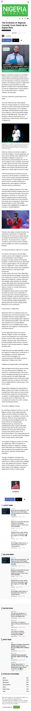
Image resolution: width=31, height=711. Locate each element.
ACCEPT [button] (16, 707)
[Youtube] (27, 18)
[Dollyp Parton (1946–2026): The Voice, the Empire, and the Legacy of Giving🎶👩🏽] (6, 533)
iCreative (8, 36)
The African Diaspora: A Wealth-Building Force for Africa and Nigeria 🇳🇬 (19, 614)
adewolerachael (14, 516)
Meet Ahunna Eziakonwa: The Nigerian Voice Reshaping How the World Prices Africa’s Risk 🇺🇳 (20, 513)
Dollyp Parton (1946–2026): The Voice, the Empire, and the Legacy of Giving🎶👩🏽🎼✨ (19, 535)
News (12, 642)
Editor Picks (13, 611)
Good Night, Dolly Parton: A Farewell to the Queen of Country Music (19, 544)
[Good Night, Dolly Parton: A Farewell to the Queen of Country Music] (6, 544)
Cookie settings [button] (7, 707)
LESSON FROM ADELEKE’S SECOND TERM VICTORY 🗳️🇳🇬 (19, 656)
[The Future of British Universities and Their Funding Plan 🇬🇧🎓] (6, 632)
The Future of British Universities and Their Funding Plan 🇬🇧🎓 (17, 633)
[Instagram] (22, 18)
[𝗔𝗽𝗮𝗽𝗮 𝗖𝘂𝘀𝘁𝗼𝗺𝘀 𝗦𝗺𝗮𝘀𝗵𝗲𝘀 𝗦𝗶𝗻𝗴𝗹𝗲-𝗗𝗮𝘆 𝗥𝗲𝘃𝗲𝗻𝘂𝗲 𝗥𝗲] (6, 645)
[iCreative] (3, 36)
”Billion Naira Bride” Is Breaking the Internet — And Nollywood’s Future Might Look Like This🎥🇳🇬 (19, 666)
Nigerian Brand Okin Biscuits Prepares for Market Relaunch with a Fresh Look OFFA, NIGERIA (20, 524)
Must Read (13, 662)
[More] (21, 40)
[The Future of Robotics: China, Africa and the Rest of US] (6, 623)
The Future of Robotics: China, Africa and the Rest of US (20, 624)
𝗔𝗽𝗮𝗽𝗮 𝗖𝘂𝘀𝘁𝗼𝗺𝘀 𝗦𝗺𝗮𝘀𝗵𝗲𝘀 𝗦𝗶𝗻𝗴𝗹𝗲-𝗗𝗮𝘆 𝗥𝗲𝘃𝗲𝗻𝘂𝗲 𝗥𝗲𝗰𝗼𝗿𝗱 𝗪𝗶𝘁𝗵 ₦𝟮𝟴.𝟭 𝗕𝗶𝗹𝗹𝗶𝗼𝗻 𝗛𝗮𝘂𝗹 (20, 647)
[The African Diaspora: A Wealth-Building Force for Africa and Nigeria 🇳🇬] (6, 614)
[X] (25, 18)
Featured (13, 508)
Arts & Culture (6, 30)
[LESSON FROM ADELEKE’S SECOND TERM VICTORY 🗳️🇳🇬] (6, 656)
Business (13, 568)
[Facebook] (20, 18)
